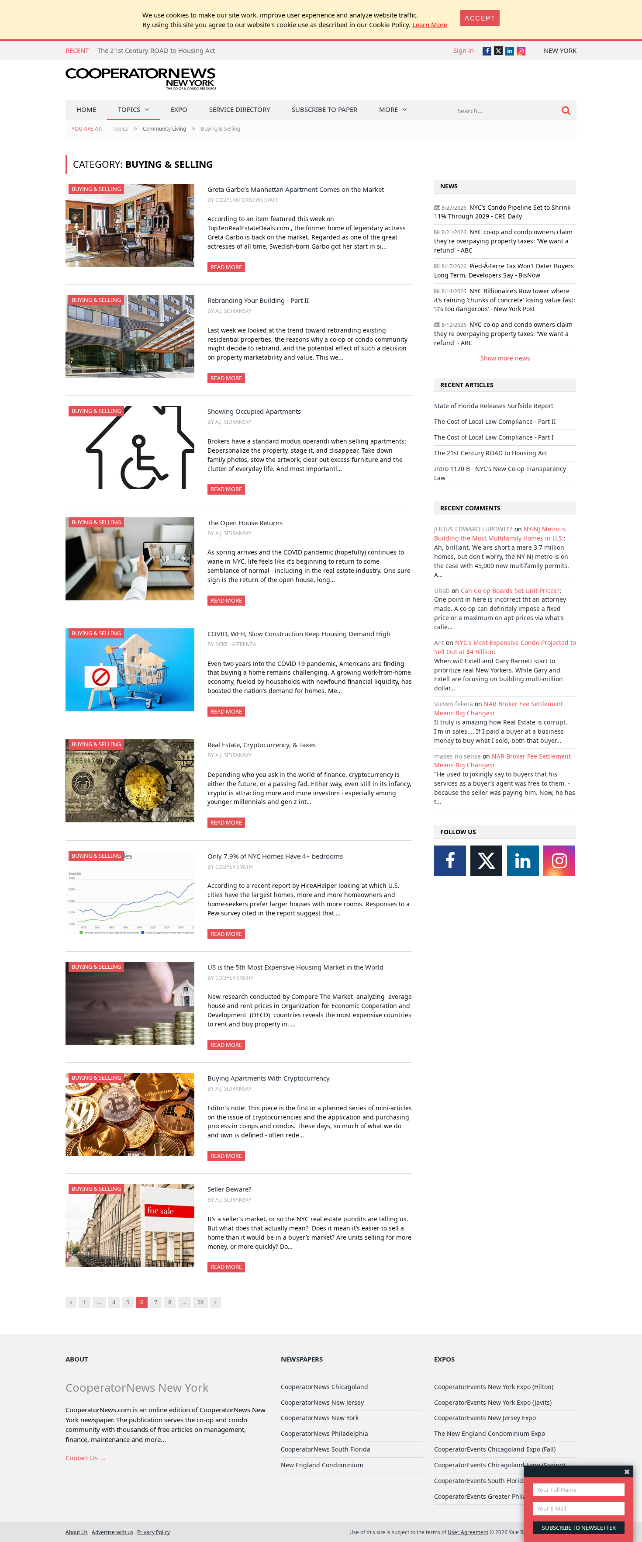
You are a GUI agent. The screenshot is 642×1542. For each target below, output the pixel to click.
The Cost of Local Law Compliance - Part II (495, 421)
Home (86, 109)
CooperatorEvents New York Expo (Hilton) (493, 1387)
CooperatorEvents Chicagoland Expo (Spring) (499, 1465)
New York (560, 50)
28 (200, 1302)
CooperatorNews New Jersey (322, 1402)
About (77, 1359)
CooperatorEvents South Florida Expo (488, 1480)
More (388, 109)
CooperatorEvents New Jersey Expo (485, 1418)
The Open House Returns (245, 522)
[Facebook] (450, 861)
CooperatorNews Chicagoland (324, 1387)
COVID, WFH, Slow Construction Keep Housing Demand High (298, 633)
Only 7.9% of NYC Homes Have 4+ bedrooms (275, 856)
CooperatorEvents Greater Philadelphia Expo (499, 1496)
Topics (129, 109)
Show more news (505, 358)
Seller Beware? (229, 1189)
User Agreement (468, 1531)
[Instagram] (559, 861)
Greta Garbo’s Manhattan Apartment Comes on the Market (295, 189)
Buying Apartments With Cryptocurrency (268, 1078)
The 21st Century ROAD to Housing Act (156, 50)
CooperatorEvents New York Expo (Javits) (493, 1402)
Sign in (463, 50)
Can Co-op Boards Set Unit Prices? (510, 590)
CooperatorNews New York (320, 1418)
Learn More (429, 24)
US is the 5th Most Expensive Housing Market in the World (295, 967)
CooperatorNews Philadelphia (324, 1433)
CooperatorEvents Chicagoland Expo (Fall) (495, 1449)
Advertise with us (112, 1531)
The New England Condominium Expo (489, 1433)
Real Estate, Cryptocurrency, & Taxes (261, 744)
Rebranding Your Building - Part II (258, 300)
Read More (226, 267)
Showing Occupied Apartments (254, 411)
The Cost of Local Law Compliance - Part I (494, 437)
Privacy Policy (153, 1531)
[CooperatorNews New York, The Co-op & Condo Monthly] (141, 82)
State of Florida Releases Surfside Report (493, 406)
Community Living (164, 128)
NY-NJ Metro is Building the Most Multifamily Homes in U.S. (500, 533)
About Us (77, 1531)
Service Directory (239, 109)
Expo (179, 109)
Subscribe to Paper (324, 109)
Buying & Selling (96, 189)
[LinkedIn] (523, 861)
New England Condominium (322, 1465)
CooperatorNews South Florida (325, 1449)
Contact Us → (86, 1457)
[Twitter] (486, 861)
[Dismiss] (627, 1471)
